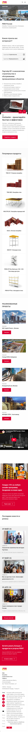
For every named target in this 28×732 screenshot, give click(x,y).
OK (9, 727)
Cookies (4, 724)
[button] (10, 135)
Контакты (4, 721)
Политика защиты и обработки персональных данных (16, 722)
